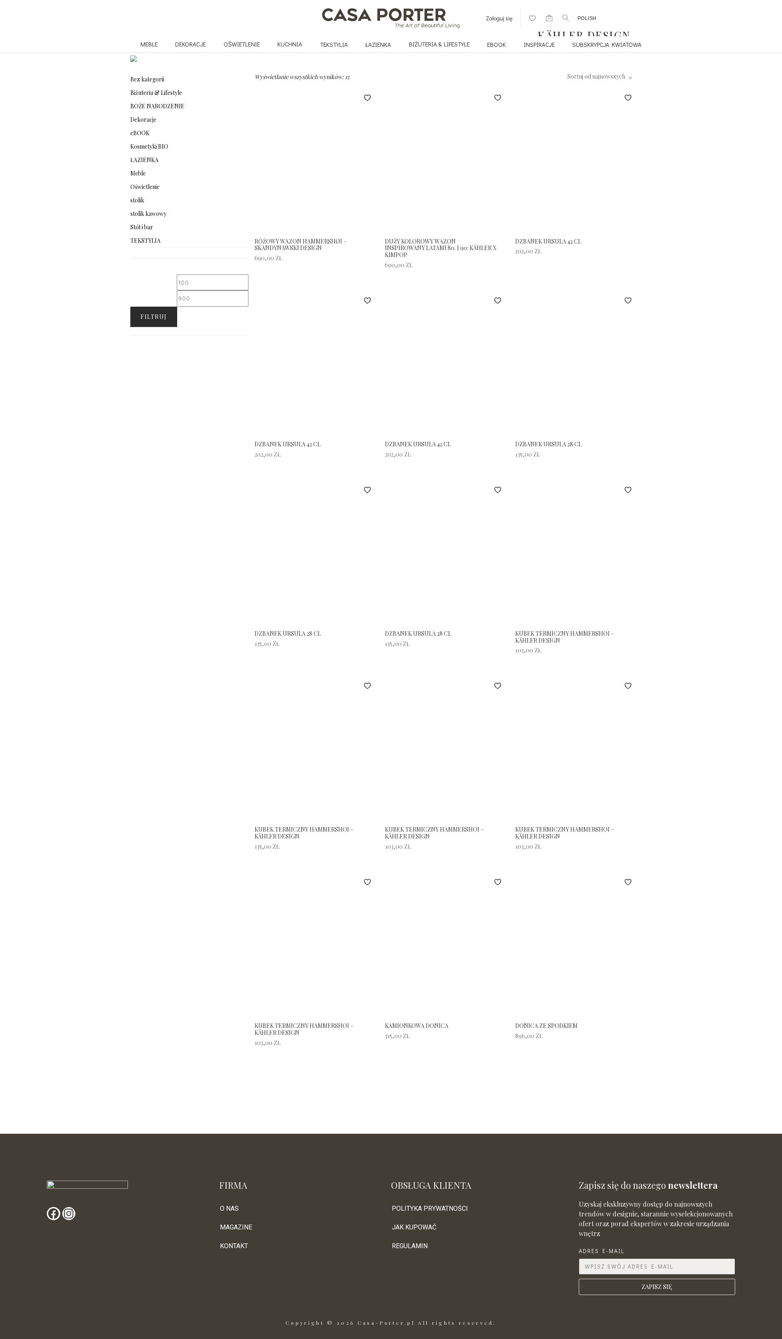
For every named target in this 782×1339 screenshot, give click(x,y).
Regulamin (410, 1246)
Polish (587, 18)
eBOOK (496, 44)
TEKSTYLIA (334, 44)
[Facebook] (53, 1213)
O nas (229, 1208)
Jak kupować (414, 1227)
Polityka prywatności (430, 1208)
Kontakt (234, 1246)
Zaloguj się (499, 18)
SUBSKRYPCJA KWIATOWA (606, 44)
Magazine (236, 1227)
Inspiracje (539, 44)
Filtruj (154, 316)
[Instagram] (68, 1213)
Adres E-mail (601, 1251)
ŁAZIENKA (378, 44)
